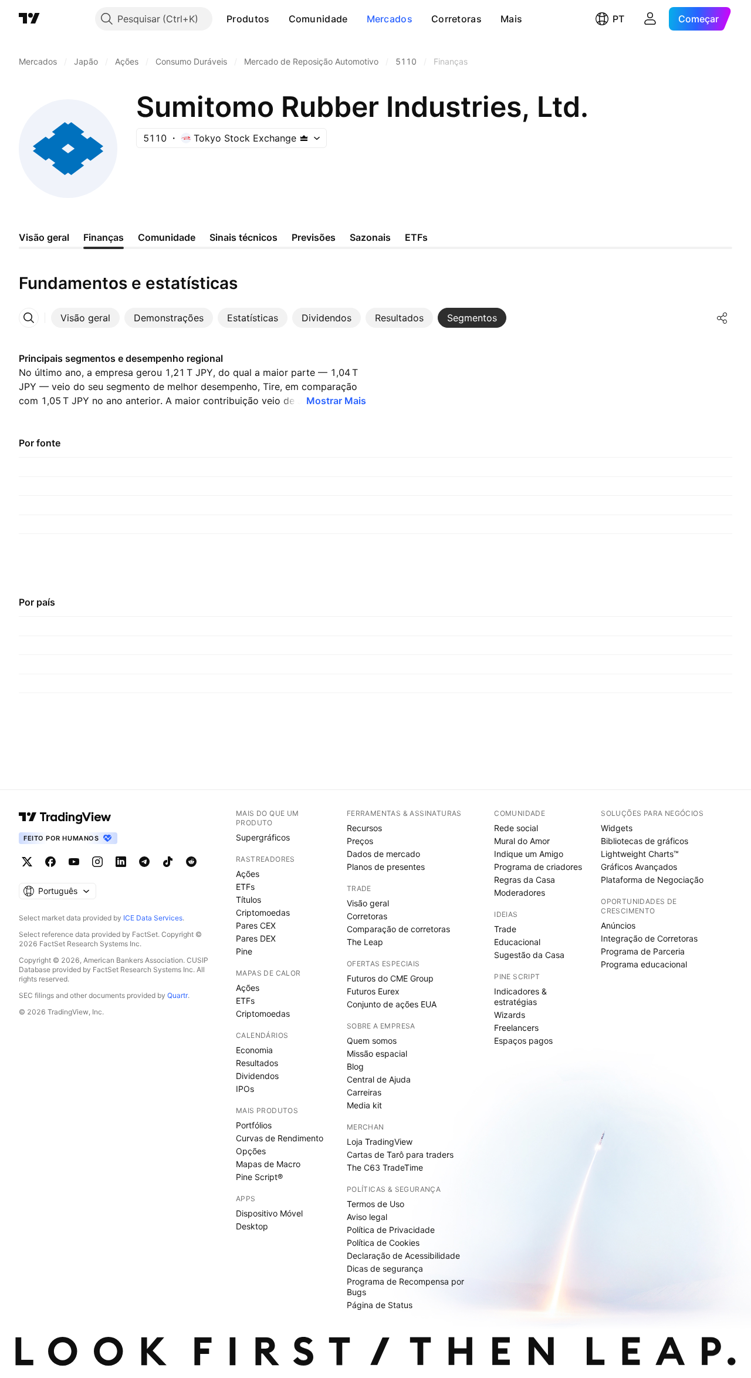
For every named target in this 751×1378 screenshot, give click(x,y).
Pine (244, 951)
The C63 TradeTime (385, 1167)
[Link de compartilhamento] (722, 318)
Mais (511, 19)
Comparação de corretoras (398, 929)
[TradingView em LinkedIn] (121, 861)
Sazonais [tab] (370, 237)
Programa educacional (644, 964)
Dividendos (257, 1076)
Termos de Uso (375, 1204)
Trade (505, 929)
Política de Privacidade (391, 1230)
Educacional (517, 942)
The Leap (365, 942)
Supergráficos (263, 837)
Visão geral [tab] (44, 237)
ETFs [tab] (416, 237)
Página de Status (379, 1305)
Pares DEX (256, 938)
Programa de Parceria (643, 951)
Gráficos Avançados (639, 867)
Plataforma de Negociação (652, 880)
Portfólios (254, 1125)
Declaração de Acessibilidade (403, 1256)
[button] (278, 19)
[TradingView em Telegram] (144, 861)
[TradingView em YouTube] (74, 861)
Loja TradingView (379, 1142)
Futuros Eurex (373, 991)
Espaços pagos (523, 1041)
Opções (251, 1151)
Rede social (516, 828)
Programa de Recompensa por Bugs (405, 1286)
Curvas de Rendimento (279, 1138)
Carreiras (364, 1092)
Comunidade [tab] (166, 237)
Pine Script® (259, 1177)
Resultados (257, 1063)
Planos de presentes (386, 867)
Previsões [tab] (314, 237)
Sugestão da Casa (529, 955)
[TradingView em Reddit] (191, 861)
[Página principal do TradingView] (29, 19)
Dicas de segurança (385, 1268)
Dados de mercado (383, 854)
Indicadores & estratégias (520, 996)
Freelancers (516, 1028)
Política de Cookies (383, 1243)
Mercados (389, 19)
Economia (254, 1050)
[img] (304, 138)
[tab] (85, 318)
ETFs (245, 887)
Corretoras (456, 19)
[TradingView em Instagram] (97, 861)
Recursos (364, 828)
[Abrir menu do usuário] (650, 19)
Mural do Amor (522, 841)
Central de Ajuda (379, 1079)
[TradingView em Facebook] (50, 861)
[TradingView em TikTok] (168, 861)
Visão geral (368, 903)
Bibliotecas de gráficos (644, 841)
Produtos (247, 19)
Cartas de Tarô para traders (400, 1154)
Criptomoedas (263, 912)
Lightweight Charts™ (640, 854)
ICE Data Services (152, 917)
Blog (355, 1066)
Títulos (248, 900)
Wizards (509, 1015)
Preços (360, 841)
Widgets (616, 828)
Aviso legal (367, 1217)
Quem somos (372, 1041)
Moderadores (519, 893)
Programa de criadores (538, 867)
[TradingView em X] (27, 861)
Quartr (177, 995)
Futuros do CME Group (390, 978)
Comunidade (318, 19)
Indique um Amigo (528, 854)
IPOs (245, 1089)
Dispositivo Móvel (269, 1213)
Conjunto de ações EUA (392, 1004)
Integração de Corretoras (649, 938)
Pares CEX (256, 925)
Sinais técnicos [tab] (243, 237)
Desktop (252, 1226)
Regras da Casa (524, 880)
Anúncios (618, 925)
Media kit (364, 1105)
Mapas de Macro (268, 1164)
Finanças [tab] (103, 237)
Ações (247, 874)
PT (618, 19)
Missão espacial (377, 1053)
